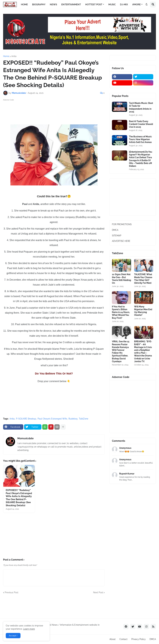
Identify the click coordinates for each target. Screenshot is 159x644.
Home (6, 56)
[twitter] (143, 76)
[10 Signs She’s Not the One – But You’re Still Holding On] (121, 265)
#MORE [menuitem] (136, 4)
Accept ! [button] (13, 635)
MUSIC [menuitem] (112, 4)
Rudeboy (72, 418)
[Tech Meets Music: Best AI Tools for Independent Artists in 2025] (119, 107)
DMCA (115, 230)
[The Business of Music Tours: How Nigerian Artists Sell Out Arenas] (119, 140)
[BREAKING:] (143, 332)
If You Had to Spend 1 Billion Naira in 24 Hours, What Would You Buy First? (121, 312)
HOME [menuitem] (24, 4)
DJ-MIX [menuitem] (124, 4)
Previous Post (11, 592)
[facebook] (122, 76)
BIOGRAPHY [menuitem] (38, 4)
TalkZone (83, 418)
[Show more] (63, 427)
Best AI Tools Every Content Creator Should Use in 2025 (141, 124)
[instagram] (143, 82)
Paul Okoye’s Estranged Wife (52, 418)
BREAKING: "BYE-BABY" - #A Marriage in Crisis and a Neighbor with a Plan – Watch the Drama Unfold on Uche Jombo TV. (143, 351)
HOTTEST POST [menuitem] (93, 4)
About (112, 639)
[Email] (57, 427)
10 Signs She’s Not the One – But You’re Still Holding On (121, 278)
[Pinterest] (51, 427)
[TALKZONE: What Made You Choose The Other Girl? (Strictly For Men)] (143, 265)
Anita (13, 56)
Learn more (29, 629)
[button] (146, 4)
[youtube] (122, 82)
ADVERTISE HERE (121, 241)
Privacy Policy (138, 639)
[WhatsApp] (45, 427)
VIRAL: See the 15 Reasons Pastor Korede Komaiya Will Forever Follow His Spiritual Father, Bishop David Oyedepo (120, 351)
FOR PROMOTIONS (122, 224)
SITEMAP (116, 235)
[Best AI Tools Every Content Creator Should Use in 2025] (119, 125)
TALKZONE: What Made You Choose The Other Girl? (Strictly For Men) (143, 278)
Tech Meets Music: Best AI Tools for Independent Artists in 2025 (141, 107)
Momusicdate (25, 438)
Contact (123, 639)
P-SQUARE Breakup (26, 418)
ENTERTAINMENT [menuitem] (71, 4)
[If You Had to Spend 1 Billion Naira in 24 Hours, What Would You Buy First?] (121, 297)
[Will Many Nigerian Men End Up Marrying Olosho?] (143, 297)
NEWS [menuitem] (53, 4)
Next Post (98, 592)
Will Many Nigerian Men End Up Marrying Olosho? (143, 310)
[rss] (153, 626)
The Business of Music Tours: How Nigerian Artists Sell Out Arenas (140, 139)
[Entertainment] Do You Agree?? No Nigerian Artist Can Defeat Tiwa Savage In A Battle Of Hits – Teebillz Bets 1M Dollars (140, 159)
